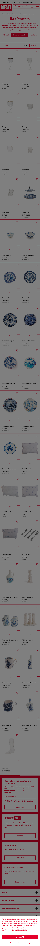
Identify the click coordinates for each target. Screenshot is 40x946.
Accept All (20, 937)
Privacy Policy (10, 930)
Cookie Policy (23, 930)
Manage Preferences (24, 928)
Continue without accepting (20, 943)
